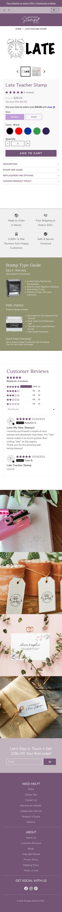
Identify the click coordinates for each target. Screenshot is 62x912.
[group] (25, 71)
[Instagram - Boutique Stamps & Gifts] (31, 888)
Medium (15, 116)
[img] (23, 419)
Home (18, 29)
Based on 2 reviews (17, 381)
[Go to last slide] (18, 72)
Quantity (10, 139)
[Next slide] (44, 72)
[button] (13, 386)
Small (34, 116)
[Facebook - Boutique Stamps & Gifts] (26, 888)
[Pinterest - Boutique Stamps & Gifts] (36, 888)
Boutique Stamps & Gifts (34, 901)
